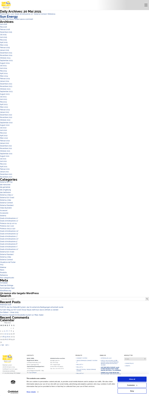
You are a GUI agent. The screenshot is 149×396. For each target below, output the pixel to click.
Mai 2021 (3, 164)
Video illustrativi (6, 208)
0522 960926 (32, 372)
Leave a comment (26, 19)
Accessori (3, 210)
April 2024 (4, 73)
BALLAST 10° (80, 373)
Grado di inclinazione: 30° (9, 231)
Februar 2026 (5, 29)
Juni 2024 (3, 68)
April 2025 (4, 42)
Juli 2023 (3, 97)
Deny (132, 391)
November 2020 (6, 177)
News (2, 270)
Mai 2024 (3, 71)
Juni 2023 (3, 99)
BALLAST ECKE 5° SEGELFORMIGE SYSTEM (86, 370)
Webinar (3, 267)
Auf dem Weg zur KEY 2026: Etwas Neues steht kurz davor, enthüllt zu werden (29, 310)
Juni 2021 (3, 161)
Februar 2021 (5, 169)
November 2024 (6, 55)
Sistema (3, 216)
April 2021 (3, 166)
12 (5, 334)
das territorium (5, 192)
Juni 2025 (3, 37)
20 (7, 337)
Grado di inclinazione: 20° (24, 14)
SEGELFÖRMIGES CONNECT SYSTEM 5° (87, 361)
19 (5, 337)
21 (9, 337)
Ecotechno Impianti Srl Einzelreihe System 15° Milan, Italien (21, 315)
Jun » (7, 345)
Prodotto (3, 272)
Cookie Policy (129, 363)
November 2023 (6, 86)
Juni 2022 (3, 130)
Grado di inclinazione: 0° (9, 247)
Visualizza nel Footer (8, 262)
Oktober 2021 (5, 151)
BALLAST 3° (80, 367)
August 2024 (5, 63)
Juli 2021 (3, 159)
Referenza (51, 14)
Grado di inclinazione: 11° (9, 218)
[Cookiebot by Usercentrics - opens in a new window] (13, 392)
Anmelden (4, 283)
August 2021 (4, 156)
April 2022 (4, 135)
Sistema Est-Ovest (7, 198)
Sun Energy (9, 16)
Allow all (132, 379)
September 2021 (6, 154)
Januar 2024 (4, 81)
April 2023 (4, 104)
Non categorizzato (7, 278)
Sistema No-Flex (6, 182)
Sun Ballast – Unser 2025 (9, 312)
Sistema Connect (40, 14)
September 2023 (6, 91)
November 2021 (6, 148)
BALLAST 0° (80, 364)
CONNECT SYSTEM (82, 358)
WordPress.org (5, 291)
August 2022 (5, 125)
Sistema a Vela (5, 200)
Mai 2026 (3, 27)
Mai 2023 (3, 102)
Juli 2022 (3, 128)
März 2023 (4, 107)
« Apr (2, 345)
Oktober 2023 (5, 89)
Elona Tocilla (14, 19)
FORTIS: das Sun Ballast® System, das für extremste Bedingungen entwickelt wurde (31, 307)
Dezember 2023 (6, 84)
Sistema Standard (6, 205)
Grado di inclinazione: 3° (9, 236)
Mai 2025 (3, 40)
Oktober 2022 (5, 120)
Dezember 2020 (6, 174)
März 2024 (4, 76)
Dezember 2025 (6, 32)
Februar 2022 (5, 141)
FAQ (1, 265)
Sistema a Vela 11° (6, 195)
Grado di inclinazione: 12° (9, 221)
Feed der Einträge (6, 285)
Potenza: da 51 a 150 (7, 229)
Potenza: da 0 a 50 (7, 14)
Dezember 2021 (6, 146)
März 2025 (4, 45)
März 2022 (4, 138)
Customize (131, 385)
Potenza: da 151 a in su (8, 223)
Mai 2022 (3, 133)
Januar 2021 (4, 172)
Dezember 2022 (6, 115)
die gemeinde (5, 187)
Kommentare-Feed (7, 288)
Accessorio (4, 213)
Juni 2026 (3, 24)
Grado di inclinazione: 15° (9, 234)
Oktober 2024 (5, 58)
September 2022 (6, 123)
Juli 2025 (3, 35)
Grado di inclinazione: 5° (9, 241)
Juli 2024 (3, 66)
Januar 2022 (4, 143)
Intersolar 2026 (5, 305)
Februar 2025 (5, 47)
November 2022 (6, 117)
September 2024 (6, 60)
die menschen (5, 185)
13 (7, 334)
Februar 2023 (5, 110)
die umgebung (5, 190)
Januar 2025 (4, 50)
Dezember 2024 (6, 53)
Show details (31, 392)
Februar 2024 (5, 79)
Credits (127, 366)
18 (3, 337)
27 (7, 339)
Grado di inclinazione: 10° (9, 249)
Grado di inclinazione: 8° (9, 244)
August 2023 (5, 94)
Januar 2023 (4, 112)
